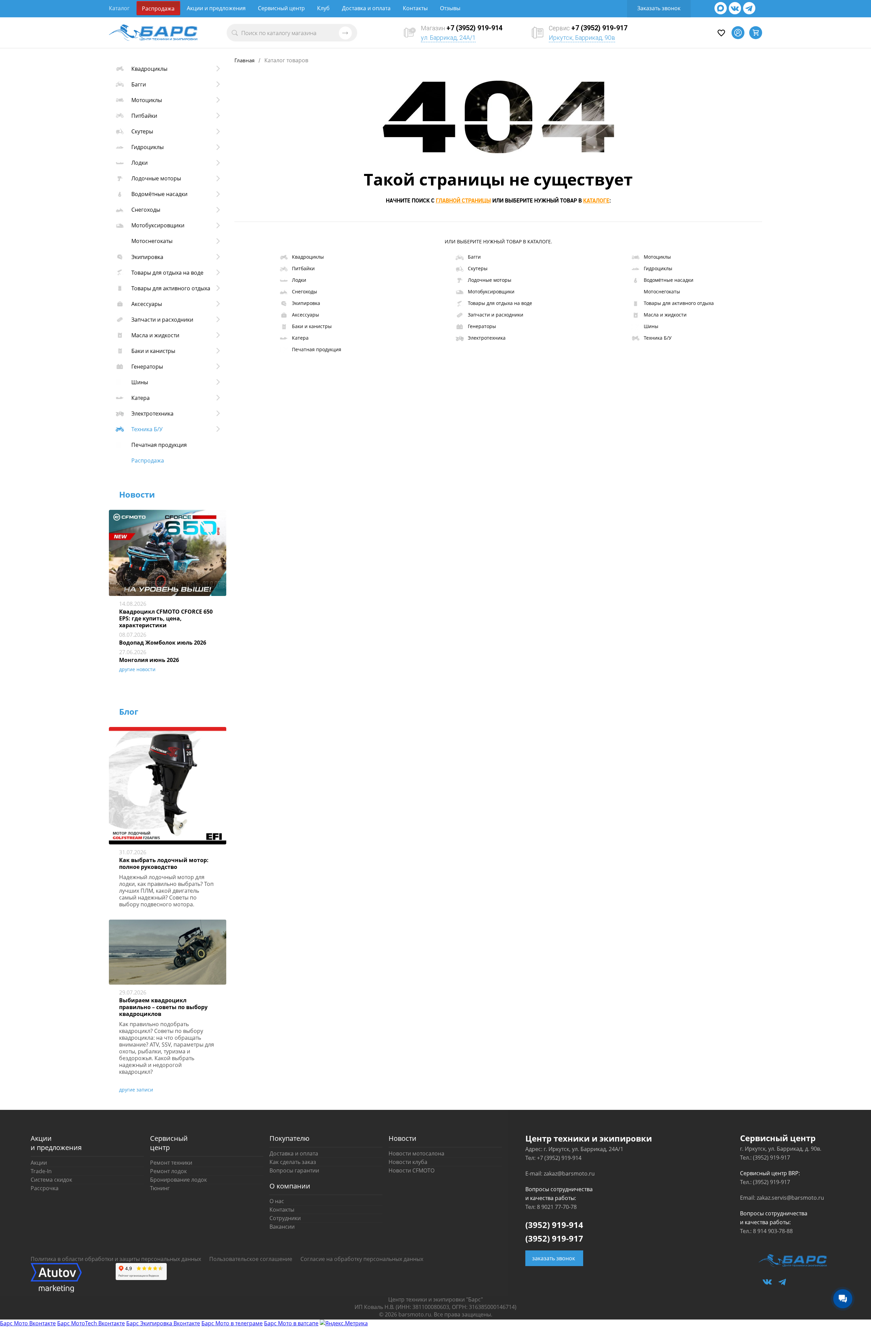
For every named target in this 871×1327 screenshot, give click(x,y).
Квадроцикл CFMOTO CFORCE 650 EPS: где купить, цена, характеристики (166, 618)
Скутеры (478, 268)
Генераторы (482, 326)
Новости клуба (408, 1162)
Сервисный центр (281, 8)
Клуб (323, 8)
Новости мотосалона (416, 1153)
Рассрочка (45, 1188)
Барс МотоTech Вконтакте (91, 1323)
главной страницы (463, 200)
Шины (651, 326)
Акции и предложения (216, 8)
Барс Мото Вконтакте (28, 1323)
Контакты (415, 8)
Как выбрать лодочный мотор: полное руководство (164, 863)
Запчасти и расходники (495, 314)
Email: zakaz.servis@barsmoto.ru (782, 1197)
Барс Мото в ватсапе (291, 1323)
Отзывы (450, 8)
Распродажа (158, 8)
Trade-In (41, 1171)
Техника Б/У (658, 338)
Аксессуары (305, 314)
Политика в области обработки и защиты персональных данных (116, 1259)
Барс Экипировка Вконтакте (163, 1323)
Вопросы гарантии (294, 1170)
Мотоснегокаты (662, 291)
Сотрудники (285, 1218)
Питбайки (303, 268)
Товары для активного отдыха (679, 303)
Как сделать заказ (292, 1162)
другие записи (136, 1089)
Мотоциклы (657, 257)
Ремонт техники (171, 1162)
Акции (39, 1162)
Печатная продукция (316, 349)
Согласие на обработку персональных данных (361, 1259)
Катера (300, 338)
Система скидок (51, 1179)
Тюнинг (160, 1188)
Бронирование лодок (178, 1179)
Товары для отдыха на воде (500, 303)
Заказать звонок (658, 8)
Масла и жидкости (665, 314)
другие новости (137, 669)
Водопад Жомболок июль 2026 (162, 642)
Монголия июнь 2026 (149, 660)
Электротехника (487, 338)
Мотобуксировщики (491, 291)
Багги (474, 257)
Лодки (299, 280)
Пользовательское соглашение (250, 1259)
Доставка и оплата (366, 8)
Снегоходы (304, 291)
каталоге (596, 200)
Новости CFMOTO (411, 1170)
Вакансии (282, 1226)
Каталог (119, 8)
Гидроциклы (658, 268)
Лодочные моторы (489, 280)
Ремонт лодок (168, 1171)
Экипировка (306, 303)
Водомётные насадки (668, 280)
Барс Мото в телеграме (232, 1323)
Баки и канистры (312, 326)
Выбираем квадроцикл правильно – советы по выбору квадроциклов (163, 1007)
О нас (276, 1201)
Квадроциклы (308, 257)
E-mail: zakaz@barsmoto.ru (560, 1173)
